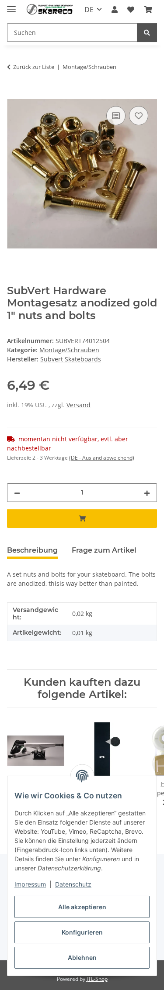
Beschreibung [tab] (32, 550)
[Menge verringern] (17, 493)
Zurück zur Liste (33, 67)
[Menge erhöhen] (147, 493)
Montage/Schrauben (69, 350)
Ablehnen (82, 957)
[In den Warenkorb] (14, 94)
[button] (114, 9)
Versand (78, 405)
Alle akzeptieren (82, 907)
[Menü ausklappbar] (11, 5)
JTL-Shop (97, 979)
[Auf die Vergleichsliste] (116, 115)
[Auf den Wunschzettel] (138, 115)
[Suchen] (147, 32)
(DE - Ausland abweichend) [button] (101, 457)
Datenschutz (73, 884)
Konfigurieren (82, 932)
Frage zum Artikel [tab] (104, 550)
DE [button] (89, 9)
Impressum (30, 884)
